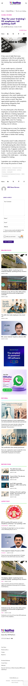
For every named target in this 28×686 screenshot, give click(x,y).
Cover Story (4, 663)
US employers (5, 176)
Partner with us (4, 649)
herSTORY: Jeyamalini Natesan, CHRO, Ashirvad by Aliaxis (18, 485)
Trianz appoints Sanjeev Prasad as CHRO (12, 550)
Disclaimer (8, 680)
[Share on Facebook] (18, 34)
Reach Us (3, 654)
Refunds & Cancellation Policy (17, 680)
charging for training (17, 167)
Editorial (3, 665)
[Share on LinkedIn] (7, 34)
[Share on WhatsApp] (24, 34)
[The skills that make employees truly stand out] (14, 306)
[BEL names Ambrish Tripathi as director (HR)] (14, 328)
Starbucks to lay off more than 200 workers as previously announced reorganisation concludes (13, 293)
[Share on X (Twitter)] (13, 34)
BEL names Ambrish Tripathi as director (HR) (13, 336)
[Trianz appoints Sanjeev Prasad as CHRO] (14, 541)
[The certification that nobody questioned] (14, 437)
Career (3, 652)
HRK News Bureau (10, 26)
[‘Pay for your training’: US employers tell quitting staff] (14, 45)
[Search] (26, 3)
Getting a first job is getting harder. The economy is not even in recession (18, 494)
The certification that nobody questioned (12, 447)
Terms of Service (14, 682)
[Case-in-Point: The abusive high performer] (5, 478)
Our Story (3, 647)
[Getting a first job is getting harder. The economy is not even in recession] (5, 493)
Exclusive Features (5, 660)
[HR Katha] (15, 3)
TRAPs (23, 174)
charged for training (6, 167)
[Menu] (2, 3)
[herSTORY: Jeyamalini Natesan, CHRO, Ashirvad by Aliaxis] (5, 485)
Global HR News (6, 15)
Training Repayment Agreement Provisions (11, 174)
